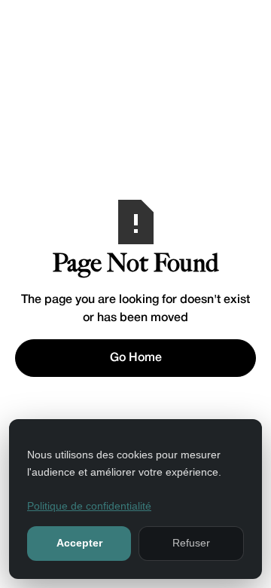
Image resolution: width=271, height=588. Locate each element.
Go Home (136, 358)
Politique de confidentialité (89, 506)
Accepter (79, 543)
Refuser (191, 543)
